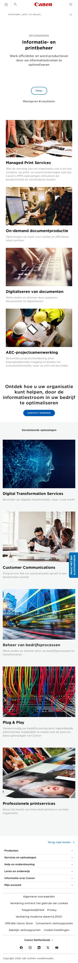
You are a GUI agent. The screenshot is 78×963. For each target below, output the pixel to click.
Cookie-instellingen (56, 930)
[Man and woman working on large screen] (39, 206)
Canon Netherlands (37, 940)
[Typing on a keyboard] (39, 267)
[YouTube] (57, 948)
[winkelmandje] (6, 4)
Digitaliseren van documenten (34, 291)
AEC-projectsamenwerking (32, 352)
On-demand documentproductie (37, 231)
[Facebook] (21, 948)
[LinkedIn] (39, 948)
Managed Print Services (28, 163)
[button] (73, 565)
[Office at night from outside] (39, 138)
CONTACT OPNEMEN (39, 413)
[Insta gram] (30, 948)
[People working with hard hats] (39, 328)
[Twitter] (48, 948)
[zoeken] (15, 4)
